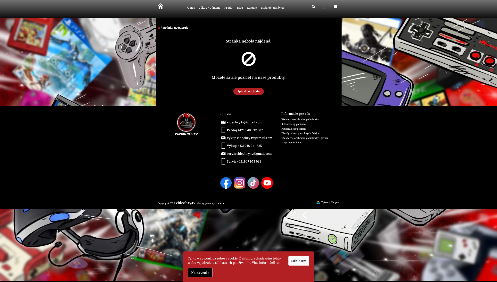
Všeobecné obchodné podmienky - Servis (304, 138)
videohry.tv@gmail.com (244, 122)
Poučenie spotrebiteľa (293, 128)
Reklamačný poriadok (293, 124)
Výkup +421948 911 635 (244, 146)
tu (277, 262)
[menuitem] (191, 7)
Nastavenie (200, 272)
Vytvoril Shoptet (330, 202)
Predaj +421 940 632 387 (245, 130)
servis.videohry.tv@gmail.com (249, 153)
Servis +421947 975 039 (244, 161)
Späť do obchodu (248, 91)
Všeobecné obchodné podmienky (300, 119)
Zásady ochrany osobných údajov (300, 133)
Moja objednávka (291, 142)
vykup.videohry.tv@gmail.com (249, 138)
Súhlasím (298, 261)
